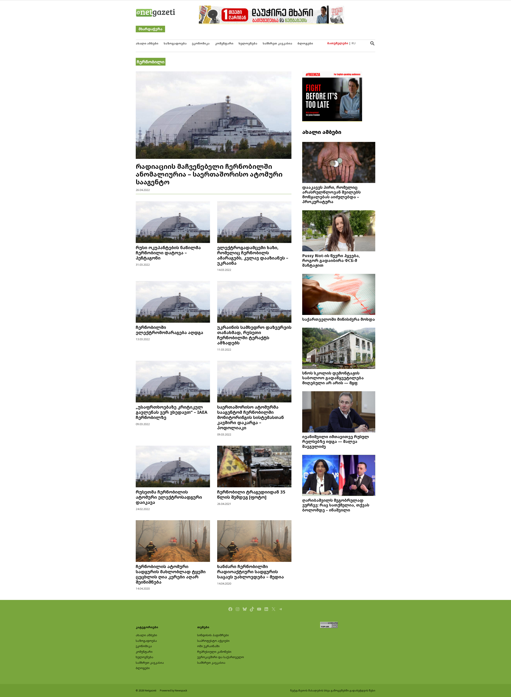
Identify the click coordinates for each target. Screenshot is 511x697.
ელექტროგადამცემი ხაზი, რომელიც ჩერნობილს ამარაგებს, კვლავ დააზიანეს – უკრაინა (252, 255)
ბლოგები (305, 43)
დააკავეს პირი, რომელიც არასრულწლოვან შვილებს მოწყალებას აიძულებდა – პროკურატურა (331, 194)
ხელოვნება (248, 43)
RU (354, 43)
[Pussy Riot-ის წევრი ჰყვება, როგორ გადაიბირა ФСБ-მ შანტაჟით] (338, 231)
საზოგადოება (175, 43)
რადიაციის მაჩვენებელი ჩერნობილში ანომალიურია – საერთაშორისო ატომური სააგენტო (209, 174)
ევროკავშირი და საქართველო (220, 657)
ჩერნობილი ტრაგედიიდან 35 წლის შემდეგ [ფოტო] (251, 494)
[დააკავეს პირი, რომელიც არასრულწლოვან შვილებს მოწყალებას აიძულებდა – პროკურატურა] (338, 163)
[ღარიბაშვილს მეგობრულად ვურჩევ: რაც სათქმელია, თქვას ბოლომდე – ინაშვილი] (338, 475)
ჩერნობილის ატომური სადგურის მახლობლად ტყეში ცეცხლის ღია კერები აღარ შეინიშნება (171, 574)
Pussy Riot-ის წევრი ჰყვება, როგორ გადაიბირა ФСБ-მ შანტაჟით (331, 260)
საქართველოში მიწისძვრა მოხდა (338, 319)
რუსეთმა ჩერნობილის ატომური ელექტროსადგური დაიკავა (169, 497)
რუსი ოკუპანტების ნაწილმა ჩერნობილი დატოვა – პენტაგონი (168, 253)
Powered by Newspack (173, 690)
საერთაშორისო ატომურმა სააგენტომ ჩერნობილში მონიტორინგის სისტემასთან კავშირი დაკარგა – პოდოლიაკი (250, 417)
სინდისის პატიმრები (213, 635)
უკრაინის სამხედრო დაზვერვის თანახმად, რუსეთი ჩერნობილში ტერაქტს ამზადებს (254, 335)
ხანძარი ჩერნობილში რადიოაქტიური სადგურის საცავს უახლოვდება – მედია (250, 571)
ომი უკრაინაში (208, 646)
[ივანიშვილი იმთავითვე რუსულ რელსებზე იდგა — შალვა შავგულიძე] (338, 412)
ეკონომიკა (201, 43)
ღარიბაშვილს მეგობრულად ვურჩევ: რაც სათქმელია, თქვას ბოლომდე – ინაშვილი (335, 504)
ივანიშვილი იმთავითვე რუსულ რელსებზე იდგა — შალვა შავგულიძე (335, 441)
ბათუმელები (337, 43)
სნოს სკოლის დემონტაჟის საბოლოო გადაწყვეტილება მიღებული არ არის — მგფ (333, 377)
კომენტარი (224, 43)
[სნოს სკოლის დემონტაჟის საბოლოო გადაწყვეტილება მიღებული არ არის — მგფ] (338, 348)
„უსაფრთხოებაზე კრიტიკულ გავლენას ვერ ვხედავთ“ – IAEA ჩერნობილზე (171, 412)
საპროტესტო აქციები (213, 641)
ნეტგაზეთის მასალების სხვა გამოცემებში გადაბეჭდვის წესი (332, 690)
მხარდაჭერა (150, 29)
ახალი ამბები (147, 43)
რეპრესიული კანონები (214, 652)
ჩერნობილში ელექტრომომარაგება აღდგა (169, 329)
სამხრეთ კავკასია (277, 43)
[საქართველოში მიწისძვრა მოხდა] (338, 294)
